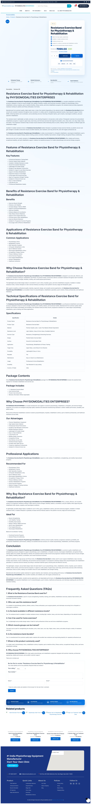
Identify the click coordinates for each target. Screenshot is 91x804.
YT (76, 783)
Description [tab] (9, 89)
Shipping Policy (60, 790)
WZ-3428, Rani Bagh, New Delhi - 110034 (49, 1)
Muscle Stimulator (14, 788)
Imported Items (29, 785)
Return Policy (60, 788)
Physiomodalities (10, 14)
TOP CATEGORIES (36, 10)
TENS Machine (13, 783)
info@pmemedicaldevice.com (9, 1)
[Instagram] (88, 1)
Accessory (28, 792)
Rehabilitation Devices (31, 794)
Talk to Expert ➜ (12, 765)
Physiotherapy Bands (69, 69)
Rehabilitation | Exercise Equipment (66, 68)
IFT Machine (13, 790)
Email (48, 680)
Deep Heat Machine (14, 792)
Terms (58, 785)
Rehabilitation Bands (76, 69)
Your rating (12, 668)
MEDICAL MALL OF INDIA (57, 800)
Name (10, 680)
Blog (43, 788)
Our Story (44, 783)
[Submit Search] (69, 6)
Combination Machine (31, 783)
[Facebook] (84, 1)
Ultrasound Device (14, 785)
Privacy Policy (60, 783)
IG (73, 783)
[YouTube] (86, 1)
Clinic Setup (28, 790)
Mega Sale (28, 788)
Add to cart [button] (15, 739)
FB (70, 783)
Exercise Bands (55, 69)
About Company (45, 785)
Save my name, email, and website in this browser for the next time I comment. (29, 687)
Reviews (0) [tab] (17, 89)
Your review (12, 672)
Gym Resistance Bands (61, 69)
